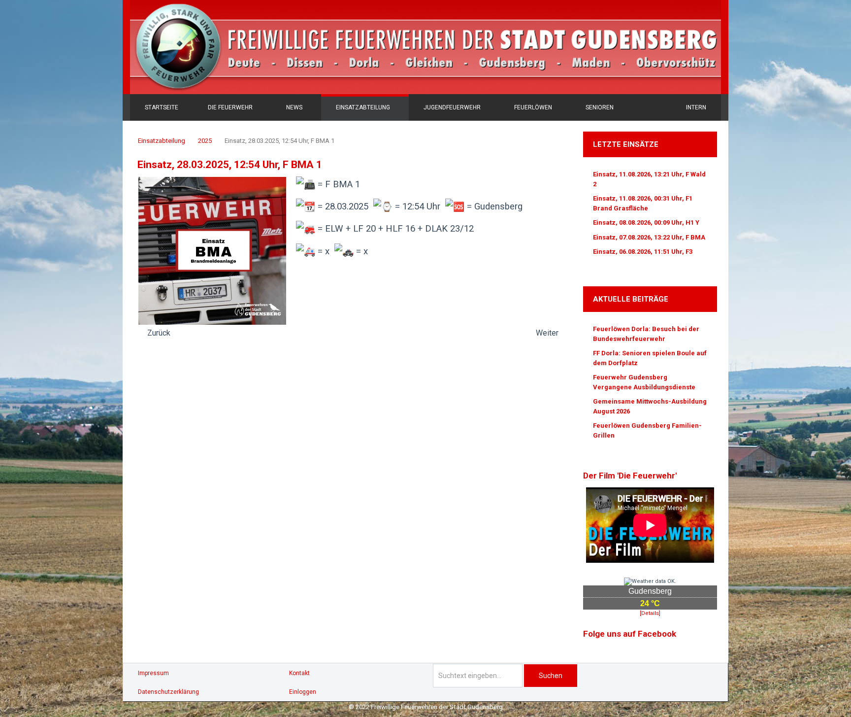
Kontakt (299, 673)
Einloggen (302, 691)
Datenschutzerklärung (168, 691)
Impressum (153, 673)
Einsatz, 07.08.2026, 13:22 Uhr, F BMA (649, 237)
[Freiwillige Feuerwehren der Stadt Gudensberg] (425, 47)
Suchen (550, 676)
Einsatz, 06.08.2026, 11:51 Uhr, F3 (642, 251)
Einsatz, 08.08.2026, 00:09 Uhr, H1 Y (646, 222)
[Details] (650, 613)
